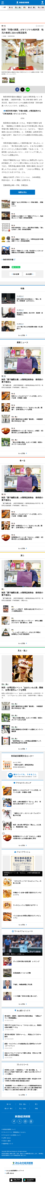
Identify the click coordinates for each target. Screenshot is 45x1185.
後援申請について (8, 1143)
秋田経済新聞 (22, 2)
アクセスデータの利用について (12, 1135)
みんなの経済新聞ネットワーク (22, 1163)
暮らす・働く (32, 7)
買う (24, 7)
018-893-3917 (31, 100)
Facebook (14, 1121)
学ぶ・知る (41, 7)
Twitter (19, 1121)
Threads (31, 1121)
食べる (11, 7)
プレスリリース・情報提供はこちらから (14, 1132)
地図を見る (22, 192)
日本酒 (4, 36)
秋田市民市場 (11, 36)
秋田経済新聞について (9, 1129)
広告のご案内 (7, 1141)
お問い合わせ (7, 1138)
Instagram (25, 1121)
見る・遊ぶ (18, 7)
